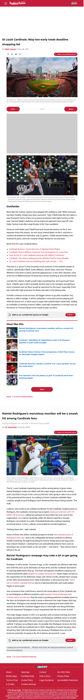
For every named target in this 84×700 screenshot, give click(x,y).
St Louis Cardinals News (23, 397)
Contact (42, 672)
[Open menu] (5, 3)
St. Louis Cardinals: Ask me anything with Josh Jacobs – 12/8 (36, 261)
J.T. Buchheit (11, 427)
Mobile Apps (11, 676)
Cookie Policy (27, 680)
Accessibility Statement (67, 680)
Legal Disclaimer (46, 680)
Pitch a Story (44, 676)
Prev (13, 109)
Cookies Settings (28, 684)
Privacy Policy (63, 676)
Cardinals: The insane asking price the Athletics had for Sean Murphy (39, 258)
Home (9, 397)
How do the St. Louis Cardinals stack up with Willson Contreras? (36, 255)
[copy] (19, 54)
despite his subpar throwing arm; (42, 574)
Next (71, 109)
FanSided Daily (27, 676)
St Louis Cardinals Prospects (25, 657)
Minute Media (16, 690)
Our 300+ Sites (63, 672)
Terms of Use (12, 680)
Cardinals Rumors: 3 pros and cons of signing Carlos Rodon (34, 249)
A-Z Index (10, 684)
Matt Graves (10, 49)
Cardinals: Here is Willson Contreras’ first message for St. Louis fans (38, 252)
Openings (25, 672)
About (8, 672)
